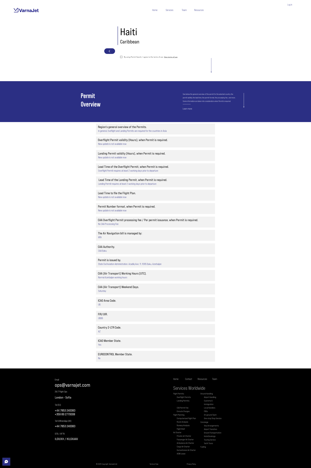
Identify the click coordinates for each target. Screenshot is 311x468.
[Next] (109, 51)
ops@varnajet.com (72, 385)
